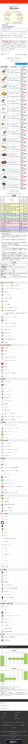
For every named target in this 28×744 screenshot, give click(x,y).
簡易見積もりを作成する (21, 63)
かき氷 (9, 35)
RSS (12, 727)
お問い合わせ (5, 24)
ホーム (3, 722)
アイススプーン (15, 35)
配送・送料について (17, 722)
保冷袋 (20, 35)
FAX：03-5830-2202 (7, 27)
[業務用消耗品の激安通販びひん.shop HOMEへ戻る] (14, 8)
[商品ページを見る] (4, 71)
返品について (23, 722)
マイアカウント (3, 715)
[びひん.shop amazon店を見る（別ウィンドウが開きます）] (14, 741)
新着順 (25, 54)
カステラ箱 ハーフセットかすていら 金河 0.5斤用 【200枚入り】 (14, 93)
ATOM (15, 727)
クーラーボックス (16, 37)
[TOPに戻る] (14, 700)
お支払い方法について (9, 722)
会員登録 (16, 715)
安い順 (21, 54)
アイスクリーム (4, 37)
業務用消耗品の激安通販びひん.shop (14, 731)
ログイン (20, 4)
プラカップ (10, 37)
